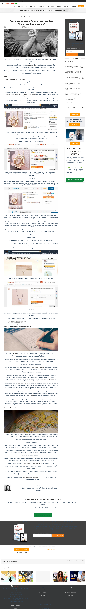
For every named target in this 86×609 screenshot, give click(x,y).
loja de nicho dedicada (22, 383)
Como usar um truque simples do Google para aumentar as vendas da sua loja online (73, 94)
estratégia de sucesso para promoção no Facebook (34, 95)
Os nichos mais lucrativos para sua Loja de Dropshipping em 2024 (72, 98)
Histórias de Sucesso (70, 589)
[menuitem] (4, 1)
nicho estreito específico (38, 367)
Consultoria (43, 595)
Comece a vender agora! (75, 179)
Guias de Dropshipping (71, 592)
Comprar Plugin (43, 589)
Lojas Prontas (43, 592)
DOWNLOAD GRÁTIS (72, 54)
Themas (71, 595)
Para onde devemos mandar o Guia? (74, 48)
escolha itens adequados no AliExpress (32, 463)
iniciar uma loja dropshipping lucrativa (33, 477)
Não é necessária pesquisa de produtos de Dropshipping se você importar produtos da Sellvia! (74, 67)
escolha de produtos (49, 379)
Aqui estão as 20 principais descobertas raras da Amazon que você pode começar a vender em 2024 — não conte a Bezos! (75, 78)
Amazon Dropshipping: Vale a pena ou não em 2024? (74, 107)
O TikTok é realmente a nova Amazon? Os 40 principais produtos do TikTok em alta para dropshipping (73, 72)
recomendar (31, 395)
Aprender (48, 473)
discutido (14, 353)
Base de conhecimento (15, 605)
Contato (15, 608)
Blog (71, 587)
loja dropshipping (48, 59)
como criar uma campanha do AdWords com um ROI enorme (20, 94)
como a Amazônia (31, 65)
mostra (32, 399)
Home (43, 587)
